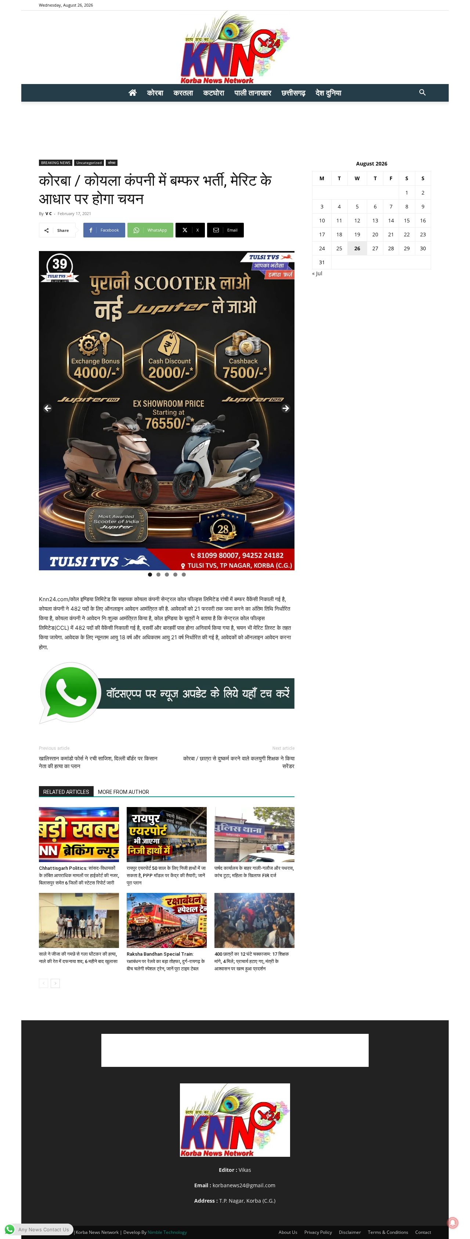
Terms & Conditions (388, 1232)
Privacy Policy (318, 1232)
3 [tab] (167, 575)
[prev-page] (43, 983)
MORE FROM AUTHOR (123, 792)
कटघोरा (213, 93)
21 (391, 234)
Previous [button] (48, 408)
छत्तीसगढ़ (294, 93)
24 (322, 248)
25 (339, 248)
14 (391, 220)
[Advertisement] (235, 126)
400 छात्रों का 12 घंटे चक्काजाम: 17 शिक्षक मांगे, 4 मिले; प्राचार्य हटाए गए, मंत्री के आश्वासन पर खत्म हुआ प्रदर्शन (251, 961)
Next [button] (285, 408)
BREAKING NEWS (55, 162)
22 (407, 234)
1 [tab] (150, 575)
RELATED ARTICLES (66, 792)
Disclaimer (350, 1232)
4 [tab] (175, 575)
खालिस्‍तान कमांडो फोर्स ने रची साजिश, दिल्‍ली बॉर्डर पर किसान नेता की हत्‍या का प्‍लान (98, 762)
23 (423, 234)
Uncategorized (89, 162)
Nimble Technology (167, 1232)
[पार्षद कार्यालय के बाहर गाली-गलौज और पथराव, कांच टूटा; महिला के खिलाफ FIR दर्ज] (254, 834)
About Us (288, 1232)
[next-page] (55, 983)
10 (322, 220)
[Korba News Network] (235, 47)
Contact (423, 1232)
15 (407, 220)
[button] (422, 93)
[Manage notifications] (453, 1223)
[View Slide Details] (166, 693)
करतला (183, 93)
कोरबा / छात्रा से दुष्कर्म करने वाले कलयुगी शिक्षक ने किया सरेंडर (238, 762)
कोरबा (155, 93)
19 (357, 234)
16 (423, 220)
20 (375, 234)
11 (339, 220)
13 (375, 220)
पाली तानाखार (253, 93)
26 (357, 248)
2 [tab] (158, 575)
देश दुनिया (328, 93)
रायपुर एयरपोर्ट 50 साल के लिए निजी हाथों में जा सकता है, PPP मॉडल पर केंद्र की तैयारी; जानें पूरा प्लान (166, 875)
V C (49, 213)
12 (357, 220)
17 (322, 234)
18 (339, 234)
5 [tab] (184, 575)
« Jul (317, 273)
